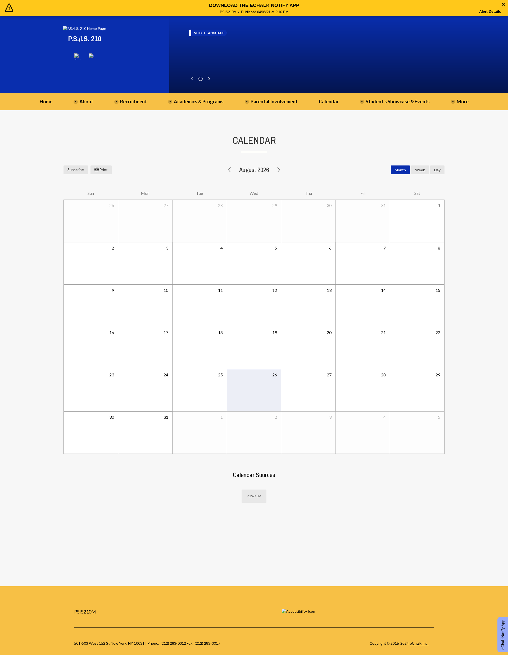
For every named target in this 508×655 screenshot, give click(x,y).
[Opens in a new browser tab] (77, 56)
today (379, 170)
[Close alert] (503, 4)
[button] (192, 79)
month (400, 170)
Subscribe (75, 169)
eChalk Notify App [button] (502, 635)
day (437, 170)
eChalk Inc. (419, 643)
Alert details (490, 11)
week (420, 170)
